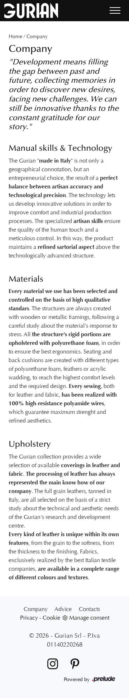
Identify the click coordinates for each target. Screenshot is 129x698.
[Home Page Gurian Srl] (31, 10)
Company (37, 36)
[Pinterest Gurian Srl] (72, 663)
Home (15, 36)
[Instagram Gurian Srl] (51, 663)
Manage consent (89, 617)
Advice (63, 609)
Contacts (89, 609)
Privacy (29, 617)
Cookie (51, 617)
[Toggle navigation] (115, 11)
